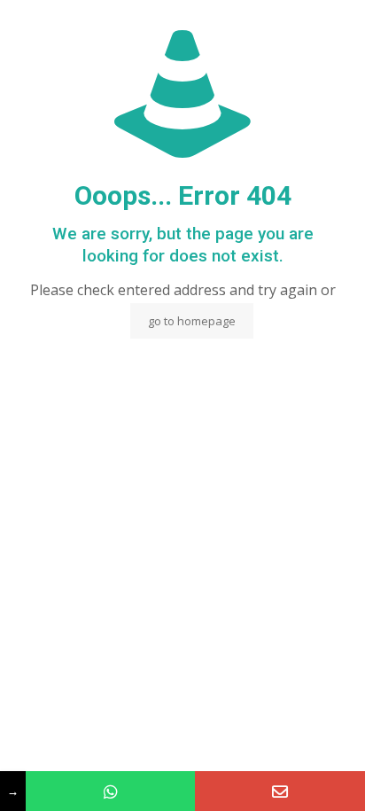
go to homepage (192, 321)
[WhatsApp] (111, 791)
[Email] (280, 791)
